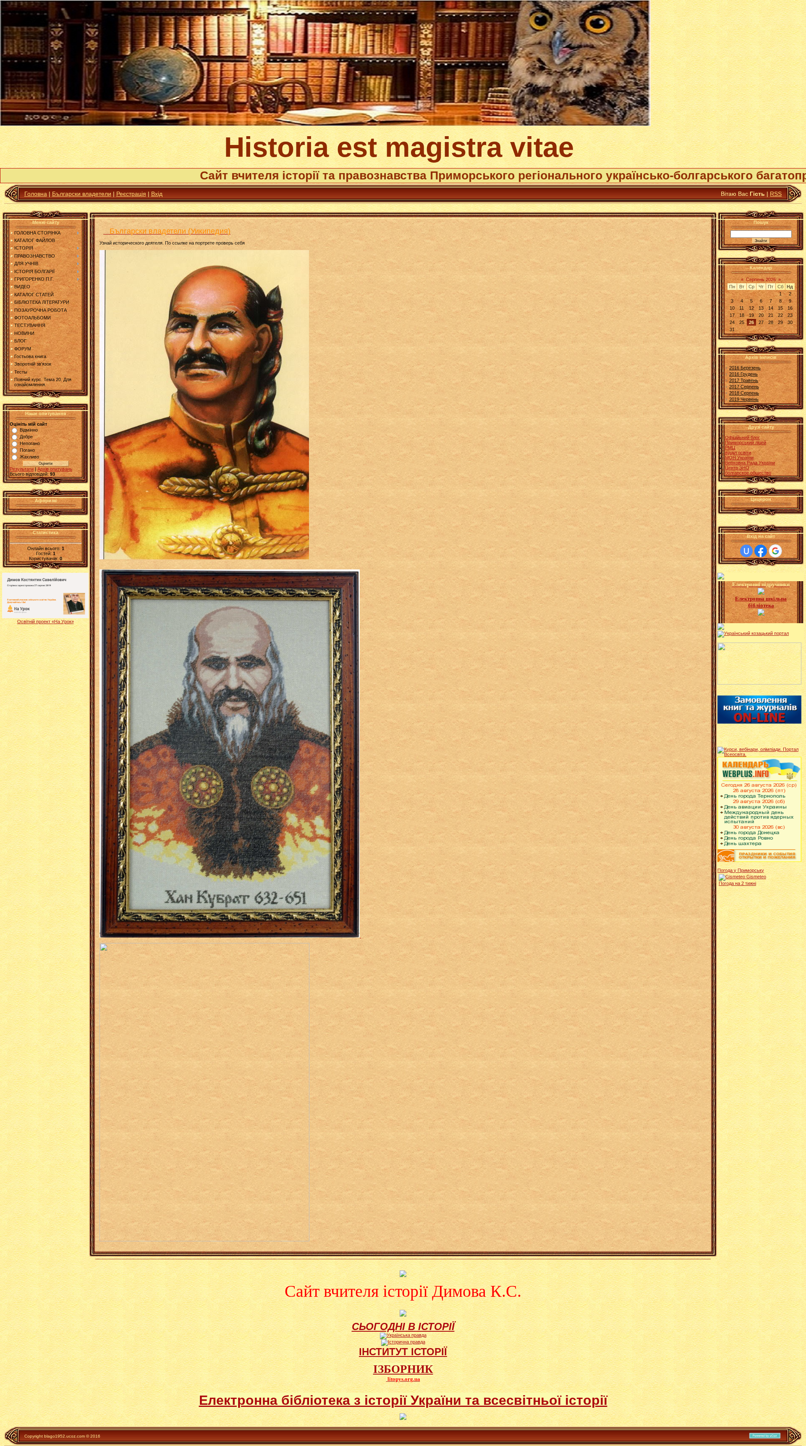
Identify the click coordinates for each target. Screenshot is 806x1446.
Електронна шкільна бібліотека (761, 601)
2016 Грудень (743, 374)
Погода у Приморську (740, 870)
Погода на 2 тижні (737, 883)
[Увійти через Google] (775, 551)
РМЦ (730, 447)
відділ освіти (738, 452)
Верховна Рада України (750, 462)
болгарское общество (748, 472)
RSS (776, 193)
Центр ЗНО (737, 467)
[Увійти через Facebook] (760, 551)
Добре (26, 436)
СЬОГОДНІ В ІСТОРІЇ (403, 1326)
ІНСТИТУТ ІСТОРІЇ (403, 1351)
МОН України (739, 457)
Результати (22, 468)
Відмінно (29, 429)
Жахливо (29, 456)
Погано (27, 450)
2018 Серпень (744, 392)
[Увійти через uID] (746, 551)
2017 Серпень (744, 386)
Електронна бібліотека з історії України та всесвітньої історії (403, 1400)
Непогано (30, 443)
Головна (35, 193)
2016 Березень (745, 367)
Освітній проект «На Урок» (45, 621)
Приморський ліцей (745, 442)
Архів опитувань (54, 468)
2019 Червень (744, 399)
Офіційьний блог (742, 437)
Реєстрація (131, 193)
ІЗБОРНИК (403, 1369)
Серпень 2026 (761, 279)
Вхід (156, 193)
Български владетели (81, 193)
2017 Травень (743, 380)
